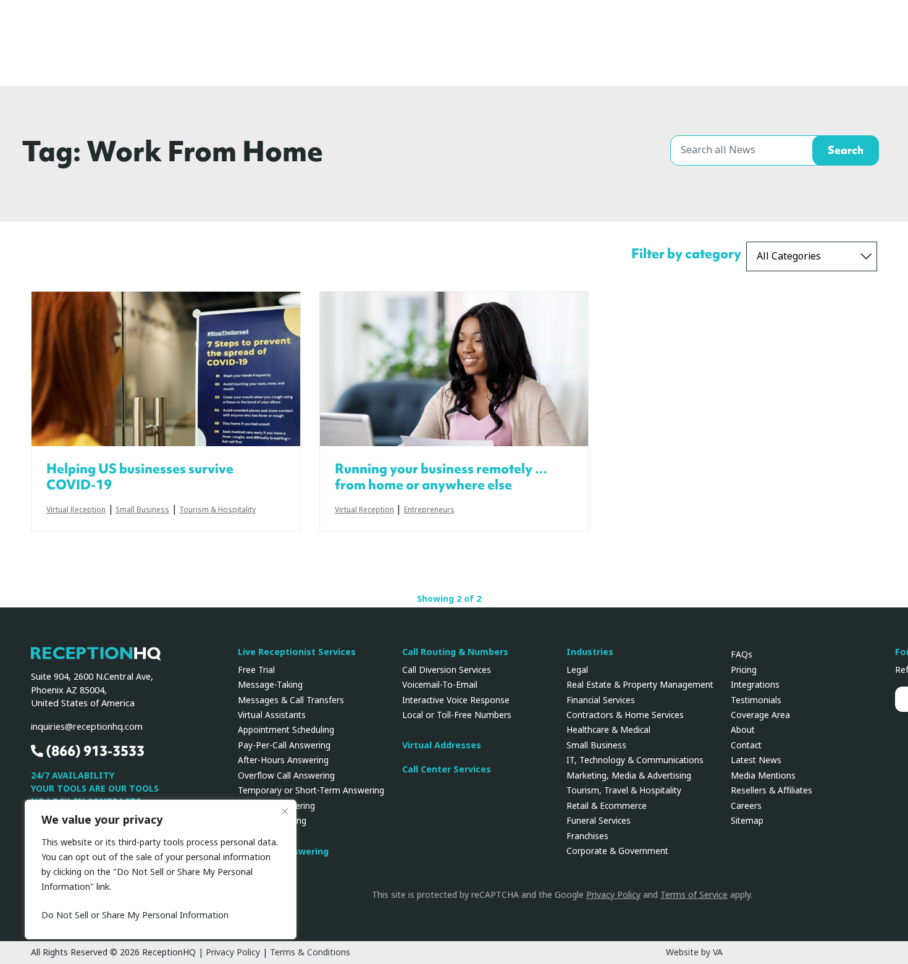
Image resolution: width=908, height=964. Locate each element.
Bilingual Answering (276, 806)
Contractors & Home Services (625, 715)
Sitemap (747, 820)
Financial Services (600, 700)
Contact (746, 745)
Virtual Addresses (441, 745)
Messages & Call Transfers (291, 700)
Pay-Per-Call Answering (284, 745)
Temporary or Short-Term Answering (311, 790)
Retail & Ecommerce (606, 806)
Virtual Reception (76, 510)
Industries (589, 652)
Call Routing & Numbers (455, 652)
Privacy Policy (613, 895)
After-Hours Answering (283, 760)
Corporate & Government (617, 851)
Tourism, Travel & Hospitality (623, 790)
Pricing (744, 670)
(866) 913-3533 (94, 751)
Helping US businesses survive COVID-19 (139, 477)
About (743, 730)
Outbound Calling (272, 820)
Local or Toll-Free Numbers (456, 715)
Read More (166, 369)
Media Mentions (763, 775)
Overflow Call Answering (286, 775)
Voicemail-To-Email (439, 685)
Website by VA (694, 952)
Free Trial (256, 670)
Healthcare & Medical (608, 730)
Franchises (587, 836)
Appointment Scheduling (286, 730)
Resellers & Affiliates (771, 790)
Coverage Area (760, 715)
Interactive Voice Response (456, 700)
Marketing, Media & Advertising (628, 775)
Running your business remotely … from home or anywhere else (441, 477)
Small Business (142, 510)
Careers (746, 806)
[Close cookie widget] (285, 811)
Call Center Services (446, 769)
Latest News (756, 760)
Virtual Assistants (272, 715)
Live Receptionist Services (297, 652)
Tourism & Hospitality (217, 510)
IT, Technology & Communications (635, 760)
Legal (577, 670)
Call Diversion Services (446, 670)
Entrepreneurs (429, 510)
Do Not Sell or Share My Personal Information (135, 915)
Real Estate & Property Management (639, 685)
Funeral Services (598, 820)
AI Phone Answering (283, 852)
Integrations (755, 685)
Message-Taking (270, 685)
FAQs (741, 654)
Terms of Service (694, 895)
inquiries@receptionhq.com (87, 727)
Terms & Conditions (310, 952)
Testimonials (756, 700)
